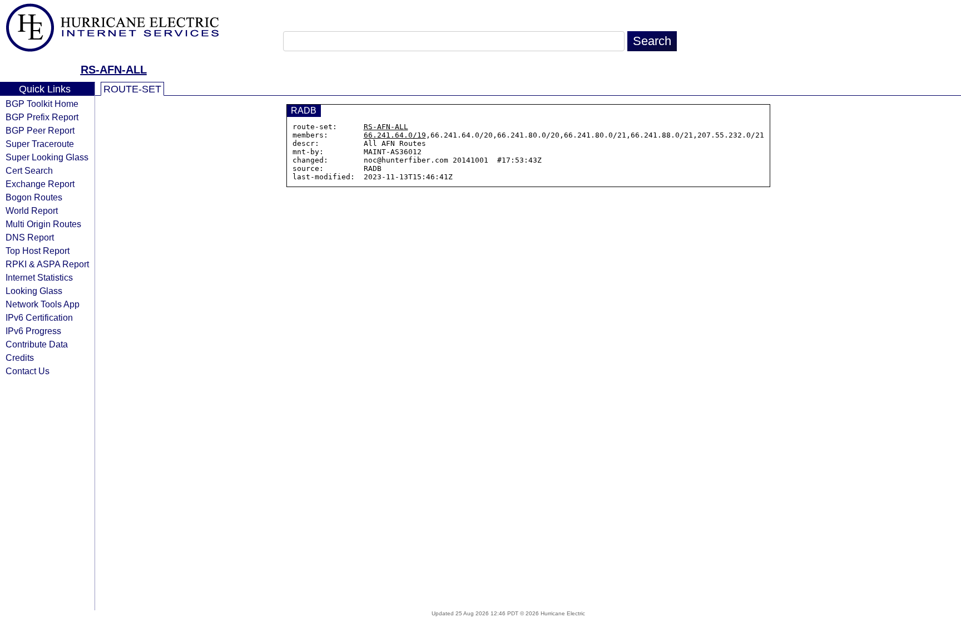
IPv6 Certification (39, 317)
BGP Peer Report (40, 130)
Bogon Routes (34, 197)
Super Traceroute (40, 144)
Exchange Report (40, 184)
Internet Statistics (39, 277)
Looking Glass (34, 291)
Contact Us (27, 371)
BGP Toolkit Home (42, 104)
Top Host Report (38, 251)
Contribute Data (37, 344)
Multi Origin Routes (43, 224)
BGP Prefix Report (42, 117)
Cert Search (29, 170)
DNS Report (30, 237)
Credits (20, 357)
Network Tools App (43, 304)
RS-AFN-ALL (114, 69)
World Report (32, 210)
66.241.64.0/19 (395, 135)
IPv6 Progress (33, 331)
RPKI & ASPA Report (47, 264)
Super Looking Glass (47, 157)
